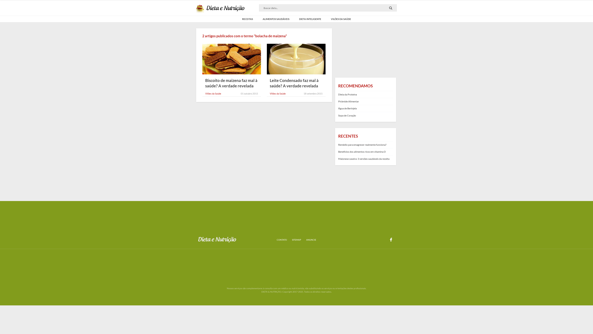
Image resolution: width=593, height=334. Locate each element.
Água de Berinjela (347, 108)
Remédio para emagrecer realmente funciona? (362, 144)
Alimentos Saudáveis (276, 19)
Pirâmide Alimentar (348, 101)
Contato (282, 239)
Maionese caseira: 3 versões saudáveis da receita (363, 158)
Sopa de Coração (347, 115)
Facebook (391, 240)
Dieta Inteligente (310, 19)
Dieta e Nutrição (220, 9)
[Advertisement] (365, 50)
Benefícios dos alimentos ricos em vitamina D (362, 151)
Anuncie (311, 239)
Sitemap (296, 239)
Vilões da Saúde (341, 19)
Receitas (247, 19)
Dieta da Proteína (347, 94)
